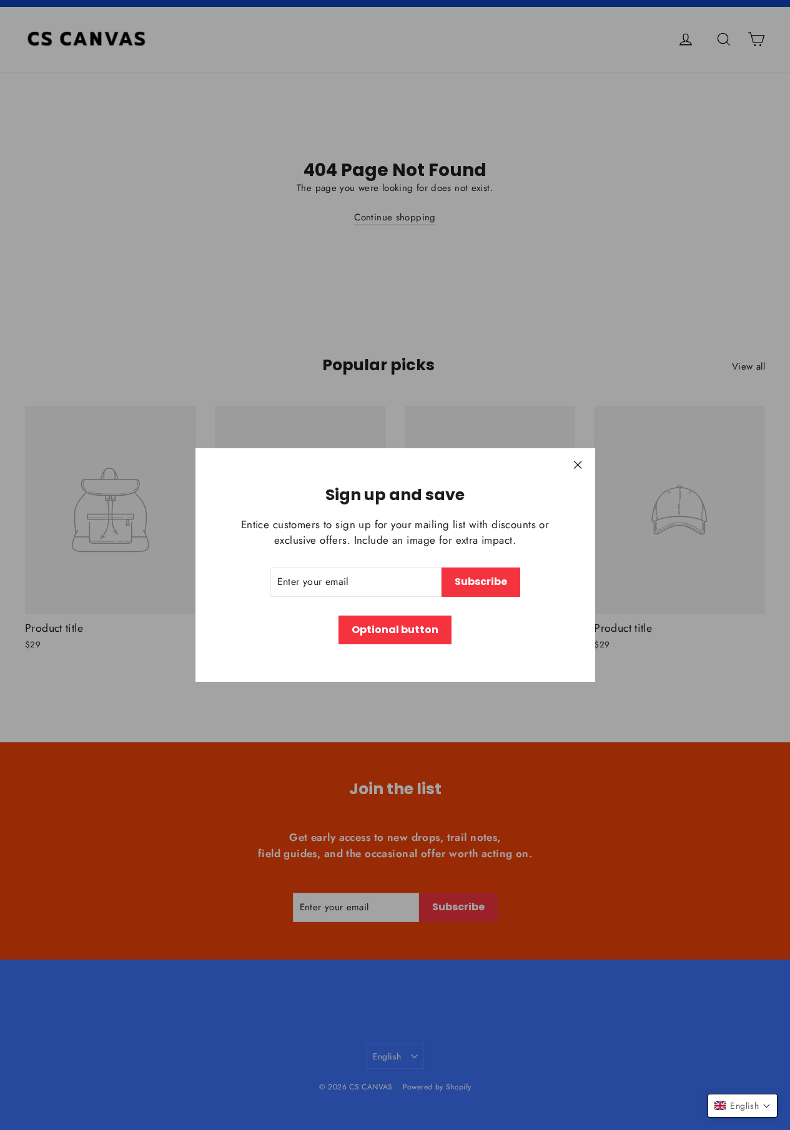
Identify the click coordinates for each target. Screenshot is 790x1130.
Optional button (395, 629)
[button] (742, 1105)
